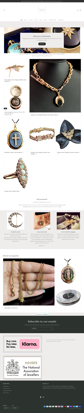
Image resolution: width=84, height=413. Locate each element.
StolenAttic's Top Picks (10, 308)
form (65, 386)
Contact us (41, 245)
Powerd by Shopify (78, 408)
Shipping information (7, 390)
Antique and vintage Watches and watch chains (44, 115)
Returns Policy (6, 392)
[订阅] (51, 328)
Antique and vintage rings (11, 191)
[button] (4, 10)
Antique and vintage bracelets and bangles (40, 153)
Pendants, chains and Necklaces (13, 152)
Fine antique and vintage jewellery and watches (15, 80)
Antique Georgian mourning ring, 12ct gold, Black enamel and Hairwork (14, 113)
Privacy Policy (6, 386)
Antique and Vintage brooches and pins (68, 152)
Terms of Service (6, 388)
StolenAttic (73, 408)
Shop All (42, 43)
